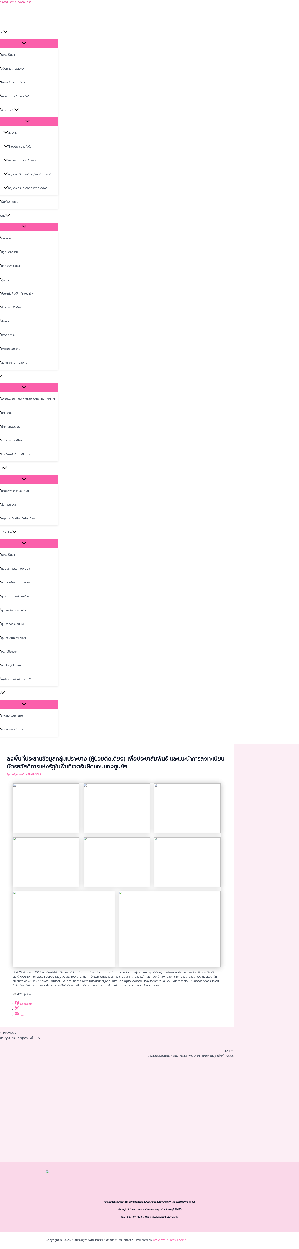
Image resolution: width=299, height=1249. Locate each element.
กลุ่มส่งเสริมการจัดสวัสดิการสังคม (28, 188)
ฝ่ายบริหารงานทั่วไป (19, 147)
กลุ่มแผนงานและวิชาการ (22, 160)
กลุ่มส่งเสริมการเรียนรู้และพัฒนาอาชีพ (30, 174)
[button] (5, 32)
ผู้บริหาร (12, 133)
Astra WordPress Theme (169, 1240)
